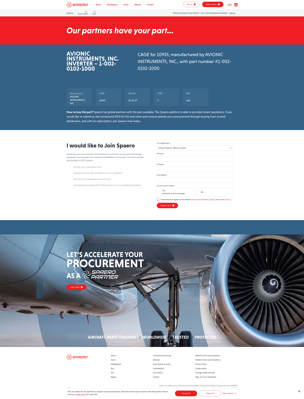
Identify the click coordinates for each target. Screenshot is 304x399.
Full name (160, 154)
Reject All (210, 393)
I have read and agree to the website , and (196, 199)
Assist (94, 13)
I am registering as (163, 143)
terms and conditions (200, 199)
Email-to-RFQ (83, 13)
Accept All (186, 393)
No (202, 192)
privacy (213, 199)
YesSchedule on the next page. (173, 192)
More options (228, 393)
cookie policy (225, 199)
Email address (162, 175)
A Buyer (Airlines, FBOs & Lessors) (172, 148)
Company (160, 164)
